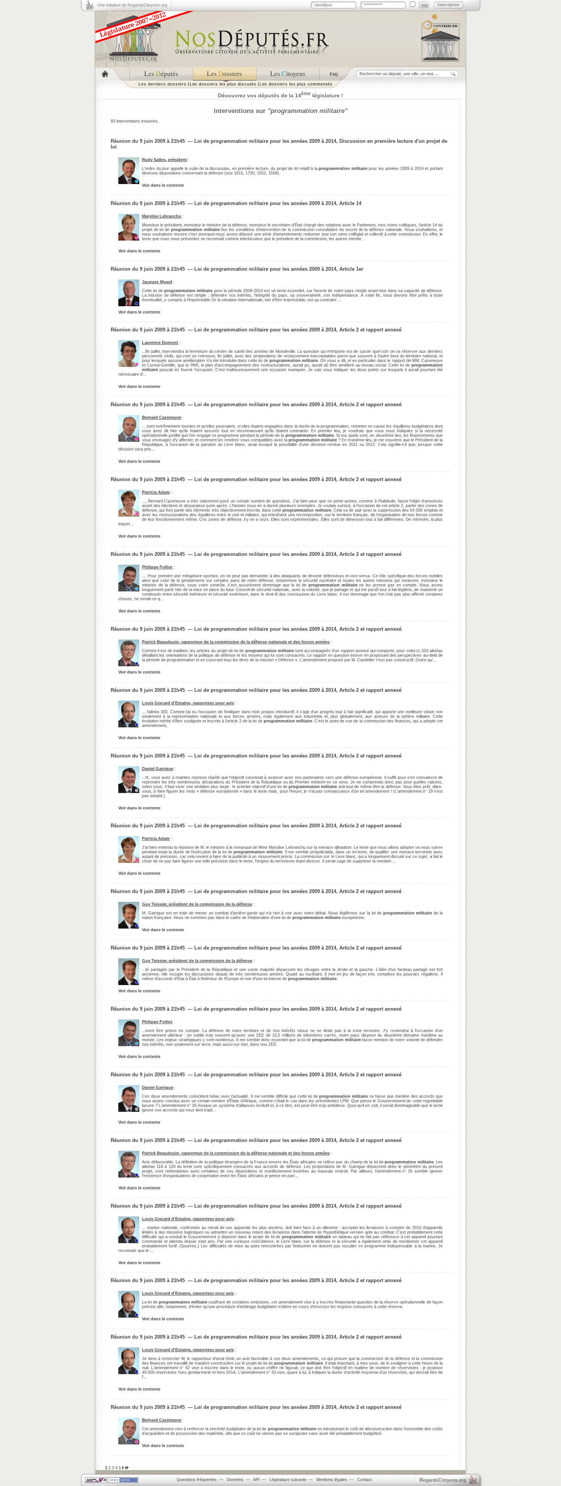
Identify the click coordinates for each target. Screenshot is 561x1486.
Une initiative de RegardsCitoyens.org (132, 5)
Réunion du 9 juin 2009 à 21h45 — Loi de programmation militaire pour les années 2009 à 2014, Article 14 (236, 203)
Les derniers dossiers (163, 84)
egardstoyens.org (442, 1480)
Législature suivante (287, 1479)
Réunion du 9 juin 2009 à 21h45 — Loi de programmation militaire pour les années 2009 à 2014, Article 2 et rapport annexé (256, 330)
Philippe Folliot (157, 567)
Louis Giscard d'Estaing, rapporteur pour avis (188, 703)
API (256, 1479)
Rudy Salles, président (164, 159)
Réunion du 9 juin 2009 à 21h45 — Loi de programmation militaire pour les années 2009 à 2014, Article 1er (237, 269)
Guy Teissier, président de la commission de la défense (197, 904)
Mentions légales (331, 1479)
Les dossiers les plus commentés (296, 84)
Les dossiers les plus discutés (223, 84)
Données (235, 1479)
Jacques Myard (157, 281)
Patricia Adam (156, 492)
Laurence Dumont (160, 342)
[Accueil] (112, 74)
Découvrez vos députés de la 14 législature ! (280, 95)
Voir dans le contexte (163, 185)
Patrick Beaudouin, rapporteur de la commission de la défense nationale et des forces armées (236, 642)
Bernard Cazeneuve (161, 417)
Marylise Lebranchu (161, 216)
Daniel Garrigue (157, 768)
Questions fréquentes (197, 1479)
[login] (424, 5)
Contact (364, 1479)
